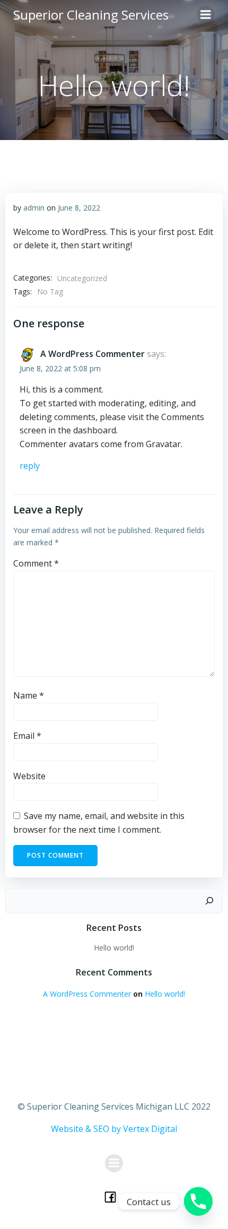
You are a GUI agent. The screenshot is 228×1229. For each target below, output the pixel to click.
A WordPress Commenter (92, 354)
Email (27, 736)
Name (28, 695)
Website (29, 776)
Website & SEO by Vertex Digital (114, 1129)
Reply (30, 466)
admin (34, 208)
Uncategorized (82, 278)
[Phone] (198, 1201)
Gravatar (163, 444)
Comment (36, 563)
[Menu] (206, 15)
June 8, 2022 (79, 208)
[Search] (209, 900)
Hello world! (114, 948)
